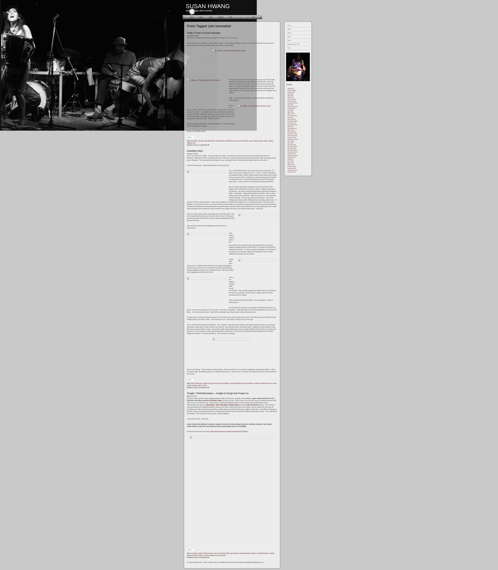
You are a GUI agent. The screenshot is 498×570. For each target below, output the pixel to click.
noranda (257, 383)
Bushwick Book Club (242, 17)
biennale (194, 141)
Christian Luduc (199, 131)
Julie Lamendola (222, 405)
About (196, 17)
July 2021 (290, 117)
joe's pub (217, 553)
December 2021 (292, 115)
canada (200, 141)
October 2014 (292, 153)
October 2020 (292, 123)
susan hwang (253, 141)
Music (215, 17)
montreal (250, 383)
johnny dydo (225, 553)
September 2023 (293, 103)
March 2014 (291, 164)
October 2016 (292, 137)
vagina (270, 141)
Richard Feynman (208, 407)
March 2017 (291, 130)
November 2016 (292, 135)
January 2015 (292, 148)
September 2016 (293, 139)
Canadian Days (195, 151)
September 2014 (293, 155)
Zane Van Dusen (253, 405)
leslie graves (220, 141)
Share (189, 137)
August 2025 (291, 92)
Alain (193, 383)
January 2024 (292, 99)
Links (257, 17)
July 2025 (290, 94)
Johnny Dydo (233, 405)
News (196, 145)
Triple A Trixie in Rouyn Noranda (203, 33)
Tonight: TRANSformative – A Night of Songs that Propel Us (217, 393)
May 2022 (290, 112)
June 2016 (291, 141)
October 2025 (292, 90)
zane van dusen (220, 555)
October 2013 (292, 172)
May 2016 (290, 143)
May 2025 (290, 95)
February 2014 (292, 166)
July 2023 (290, 104)
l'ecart (244, 383)
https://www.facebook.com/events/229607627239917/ (229, 431)
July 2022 (290, 110)
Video (226, 17)
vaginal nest (191, 143)
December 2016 (292, 134)
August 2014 (291, 157)
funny (210, 383)
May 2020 (290, 126)
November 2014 (292, 152)
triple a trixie (263, 141)
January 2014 (292, 168)
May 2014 (290, 163)
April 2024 (291, 97)
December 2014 (292, 150)
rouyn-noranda (242, 141)
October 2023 (292, 101)
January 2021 (292, 119)
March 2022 (291, 114)
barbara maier (208, 553)
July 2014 (290, 159)
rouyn (275, 383)
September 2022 (293, 106)
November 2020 (292, 121)
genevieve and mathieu (221, 383)
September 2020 (293, 124)
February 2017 (292, 132)
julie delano (234, 553)
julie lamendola (209, 141)
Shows (206, 17)
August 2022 (291, 108)
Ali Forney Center (215, 400)
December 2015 (292, 146)
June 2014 (291, 161)
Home (187, 17)
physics (253, 553)
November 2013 (292, 170)
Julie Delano (210, 405)
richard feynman (262, 553)
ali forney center (196, 553)
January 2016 (292, 144)
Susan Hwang (208, 6)
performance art (231, 141)
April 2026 (291, 88)
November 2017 (292, 128)
